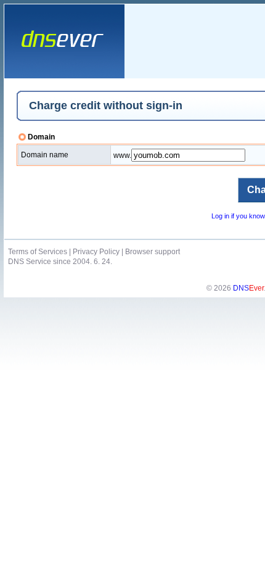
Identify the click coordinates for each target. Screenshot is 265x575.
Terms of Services (37, 251)
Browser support (152, 251)
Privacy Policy (96, 251)
